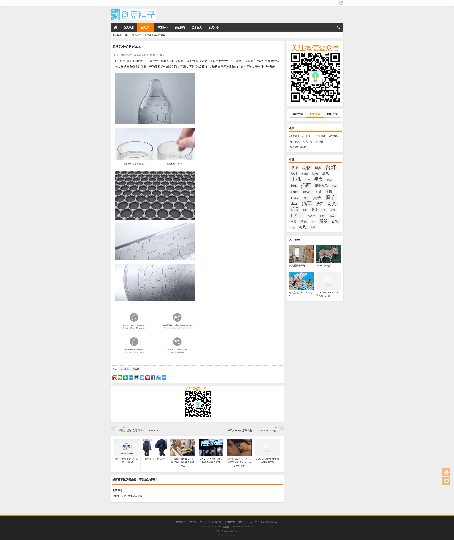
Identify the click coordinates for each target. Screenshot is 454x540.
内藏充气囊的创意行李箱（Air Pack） (138, 430)
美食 (332, 209)
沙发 (319, 204)
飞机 (293, 227)
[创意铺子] (133, 10)
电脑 (305, 210)
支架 (334, 186)
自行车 (297, 215)
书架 (294, 168)
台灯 (331, 167)
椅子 (330, 197)
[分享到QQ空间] (125, 377)
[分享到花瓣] (147, 377)
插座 (294, 186)
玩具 (295, 209)
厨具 (318, 168)
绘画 (324, 210)
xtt (117, 55)
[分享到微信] (120, 377)
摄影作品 (321, 186)
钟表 (303, 221)
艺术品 (311, 215)
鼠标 (312, 227)
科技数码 (180, 27)
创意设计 (146, 27)
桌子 (317, 197)
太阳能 (304, 173)
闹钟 (313, 221)
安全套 (125, 368)
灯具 (332, 203)
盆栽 (314, 209)
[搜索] (338, 27)
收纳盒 (294, 191)
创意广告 (214, 27)
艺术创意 (197, 27)
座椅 (315, 173)
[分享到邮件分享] (142, 377)
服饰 (329, 191)
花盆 (332, 215)
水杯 (294, 204)
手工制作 (163, 27)
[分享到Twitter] (158, 377)
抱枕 (329, 180)
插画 (306, 185)
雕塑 (323, 221)
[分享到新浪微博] (114, 377)
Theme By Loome (227, 535)
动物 (306, 167)
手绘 (307, 179)
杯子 (306, 198)
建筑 (325, 173)
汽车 (307, 203)
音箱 (335, 221)
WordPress (249, 526)
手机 (296, 179)
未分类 (319, 141)
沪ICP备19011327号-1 (226, 531)
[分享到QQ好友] (136, 377)
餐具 (302, 227)
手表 (318, 179)
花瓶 (322, 215)
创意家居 (129, 27)
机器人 (295, 198)
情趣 (136, 368)
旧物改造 (307, 191)
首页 (115, 27)
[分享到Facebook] (153, 377)
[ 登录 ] (123, 496)
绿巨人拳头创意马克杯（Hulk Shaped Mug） (252, 430)
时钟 (318, 191)
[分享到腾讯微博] (131, 377)
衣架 (293, 221)
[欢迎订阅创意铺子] (341, 3)
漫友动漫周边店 (298, 147)
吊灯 (294, 173)
